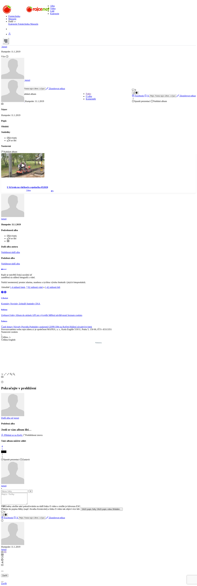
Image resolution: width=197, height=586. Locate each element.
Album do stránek (23, 315)
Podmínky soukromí (38, 327)
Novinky (14, 303)
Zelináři (23, 303)
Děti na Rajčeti (62, 327)
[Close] (2, 571)
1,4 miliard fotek (17, 287)
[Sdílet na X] (2, 449)
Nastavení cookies (9, 332)
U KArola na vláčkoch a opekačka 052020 (27, 187)
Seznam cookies (74, 315)
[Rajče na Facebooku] (2, 292)
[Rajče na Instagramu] (5, 292)
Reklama (4, 309)
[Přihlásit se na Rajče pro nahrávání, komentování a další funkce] (9, 34)
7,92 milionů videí (34, 287)
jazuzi (3, 549)
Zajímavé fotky (8, 315)
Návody (17, 327)
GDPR (51, 327)
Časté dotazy (7, 327)
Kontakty (5, 303)
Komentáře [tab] (91, 99)
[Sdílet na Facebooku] (2, 446)
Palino (28, 190)
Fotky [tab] (88, 93)
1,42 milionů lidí (52, 287)
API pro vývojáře (40, 315)
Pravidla (25, 327)
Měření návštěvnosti (58, 315)
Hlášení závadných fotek (81, 327)
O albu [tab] (89, 96)
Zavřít (4, 575)
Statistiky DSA (33, 303)
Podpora (4, 321)
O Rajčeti (4, 298)
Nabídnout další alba (10, 252)
